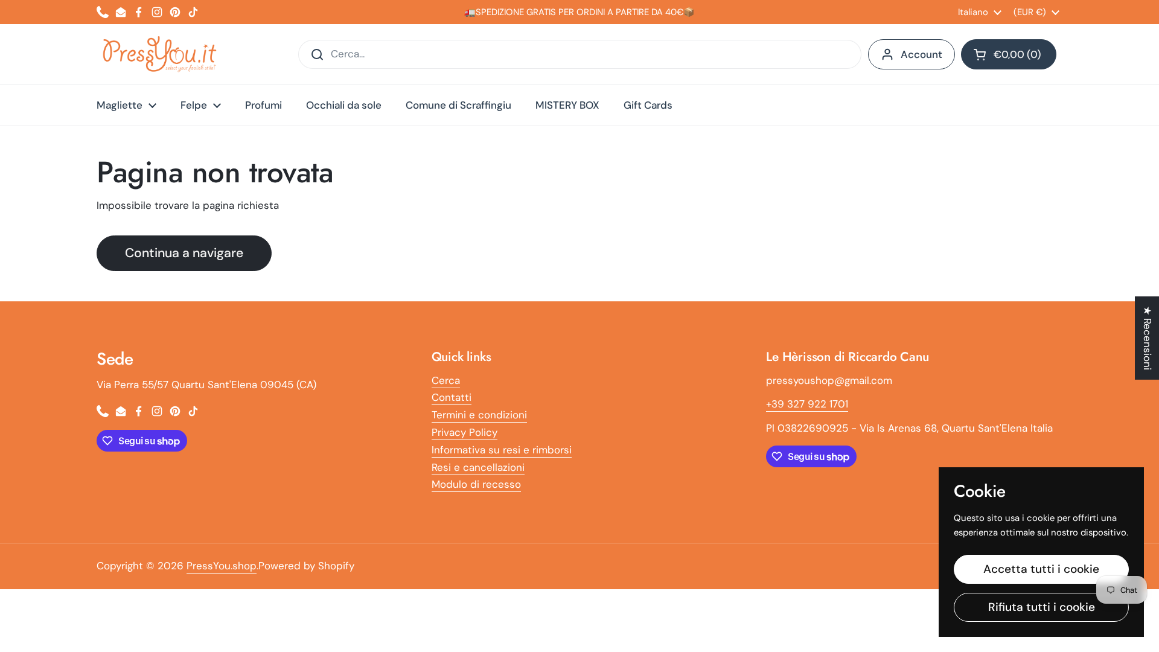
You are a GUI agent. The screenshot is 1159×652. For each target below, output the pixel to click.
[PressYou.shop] (161, 54)
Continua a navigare (184, 253)
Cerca (446, 380)
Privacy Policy (464, 432)
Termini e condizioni (479, 414)
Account (921, 54)
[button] (1008, 54)
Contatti (451, 397)
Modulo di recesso (476, 484)
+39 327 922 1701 (807, 404)
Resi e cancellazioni (478, 467)
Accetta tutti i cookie (1041, 569)
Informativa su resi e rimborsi (502, 449)
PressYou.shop (222, 565)
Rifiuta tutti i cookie (1041, 607)
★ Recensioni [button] (1147, 338)
